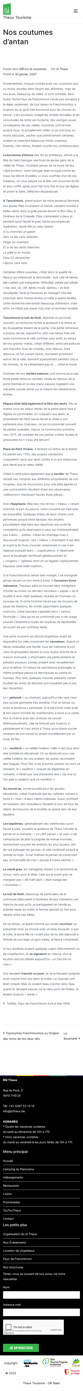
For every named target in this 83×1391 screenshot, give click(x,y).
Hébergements (13, 1177)
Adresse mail (12, 1304)
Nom (6, 1287)
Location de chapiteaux (19, 1250)
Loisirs (7, 1193)
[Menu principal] (76, 12)
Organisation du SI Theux (20, 1234)
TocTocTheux (12, 1210)
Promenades (11, 1202)
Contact (8, 1218)
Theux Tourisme (17, 17)
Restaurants (11, 1185)
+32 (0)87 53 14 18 (21, 1106)
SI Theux (62, 69)
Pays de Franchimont (17, 1259)
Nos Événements (14, 1242)
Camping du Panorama (18, 1169)
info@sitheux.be (14, 1111)
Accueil (8, 1160)
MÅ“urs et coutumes (33, 69)
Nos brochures (13, 1267)
